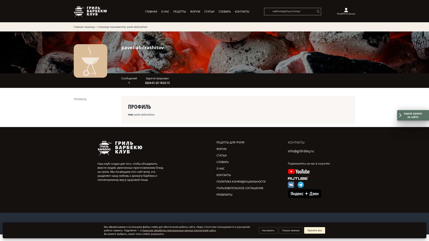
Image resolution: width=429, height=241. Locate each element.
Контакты (242, 11)
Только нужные (291, 230)
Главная (151, 11)
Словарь (225, 11)
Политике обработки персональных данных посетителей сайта (179, 230)
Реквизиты (224, 194)
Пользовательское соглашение (240, 188)
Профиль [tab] (80, 99)
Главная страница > (85, 26)
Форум (195, 11)
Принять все (314, 230)
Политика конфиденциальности (241, 181)
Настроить (268, 230)
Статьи (209, 11)
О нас (165, 11)
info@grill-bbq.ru (301, 151)
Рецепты (179, 11)
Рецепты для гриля (230, 142)
